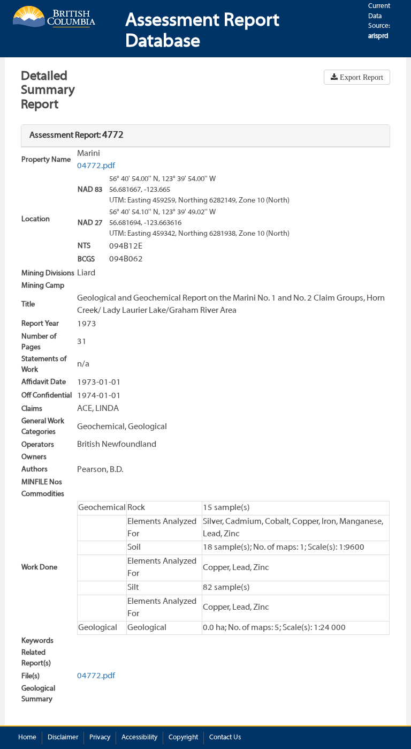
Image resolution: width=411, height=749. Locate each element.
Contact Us (225, 737)
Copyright (183, 737)
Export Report (360, 77)
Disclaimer (63, 737)
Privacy (99, 737)
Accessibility (139, 737)
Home (27, 737)
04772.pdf (96, 166)
